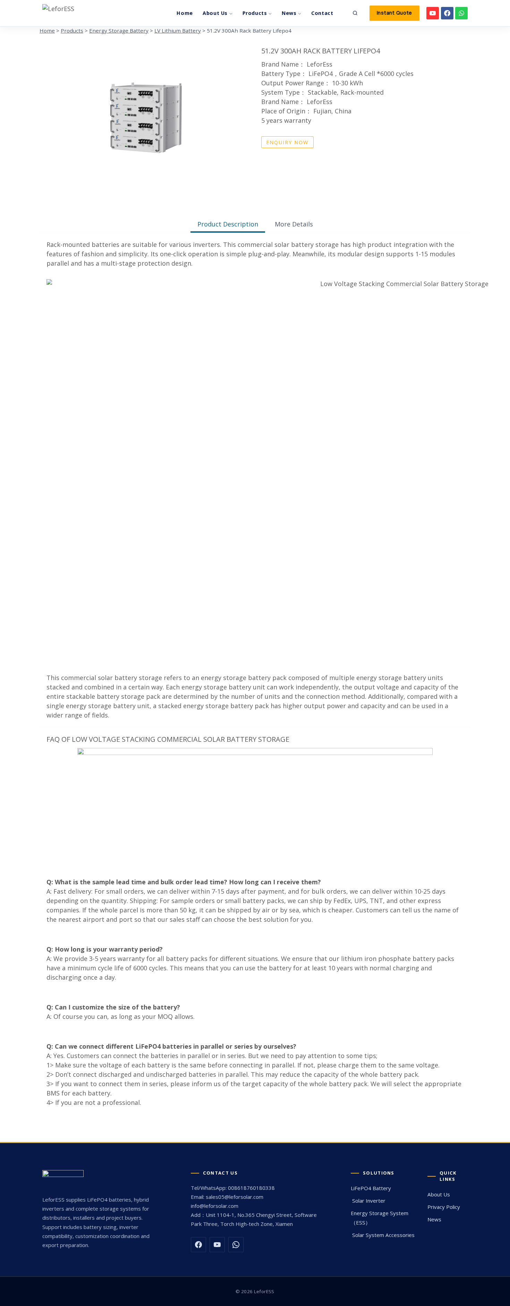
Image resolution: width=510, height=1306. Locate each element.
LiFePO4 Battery (371, 1188)
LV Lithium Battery (177, 30)
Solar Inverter (368, 1200)
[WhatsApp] (461, 13)
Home (185, 13)
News (434, 1219)
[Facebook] (447, 13)
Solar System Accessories (383, 1234)
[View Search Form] (355, 13)
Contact (322, 13)
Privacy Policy (443, 1206)
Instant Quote (395, 13)
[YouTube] (432, 13)
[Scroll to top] (502, 1198)
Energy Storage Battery (118, 30)
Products (72, 30)
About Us (438, 1194)
